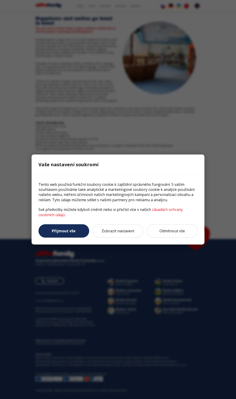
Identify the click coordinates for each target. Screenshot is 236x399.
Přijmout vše (64, 230)
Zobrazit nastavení (118, 230)
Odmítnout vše (172, 230)
